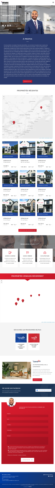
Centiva (29, 486)
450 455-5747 (6, 22)
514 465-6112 (6, 21)
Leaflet (42, 322)
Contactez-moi (27, 81)
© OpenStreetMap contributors (51, 322)
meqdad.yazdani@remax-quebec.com (10, 23)
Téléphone (9, 430)
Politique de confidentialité (12, 455)
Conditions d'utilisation (22, 455)
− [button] (3, 98)
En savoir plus (37, 379)
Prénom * (9, 413)
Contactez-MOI (26, 459)
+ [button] (3, 96)
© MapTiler (45, 322)
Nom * (8, 419)
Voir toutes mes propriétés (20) (27, 230)
